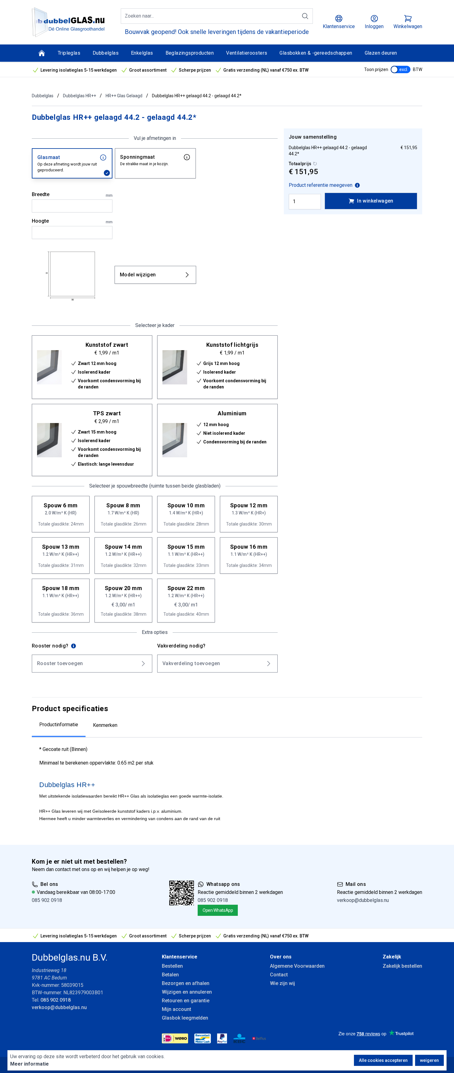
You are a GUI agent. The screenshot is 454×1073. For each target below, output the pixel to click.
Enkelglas (142, 53)
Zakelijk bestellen (402, 966)
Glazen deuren (381, 53)
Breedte (72, 194)
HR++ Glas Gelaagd (124, 95)
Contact (279, 975)
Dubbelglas (106, 53)
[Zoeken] (305, 16)
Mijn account (176, 1009)
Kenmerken (105, 725)
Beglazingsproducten (190, 53)
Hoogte (72, 221)
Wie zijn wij (282, 983)
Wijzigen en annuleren (187, 992)
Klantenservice (179, 957)
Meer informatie (29, 1064)
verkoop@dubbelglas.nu (363, 900)
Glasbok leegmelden (185, 1018)
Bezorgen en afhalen (185, 983)
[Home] (42, 53)
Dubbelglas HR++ (79, 95)
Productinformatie (58, 724)
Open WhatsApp (218, 910)
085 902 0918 (47, 900)
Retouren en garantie (185, 1001)
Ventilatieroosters (246, 53)
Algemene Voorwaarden (297, 966)
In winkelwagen (375, 201)
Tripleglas (69, 53)
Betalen (170, 975)
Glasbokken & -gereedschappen (316, 53)
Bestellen (172, 966)
